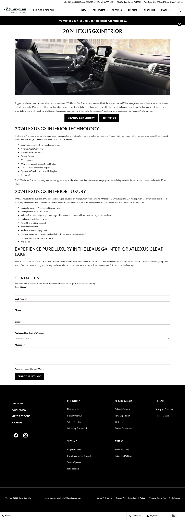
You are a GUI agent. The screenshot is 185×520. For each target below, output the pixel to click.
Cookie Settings (174, 498)
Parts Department (122, 415)
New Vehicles (73, 409)
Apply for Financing (164, 409)
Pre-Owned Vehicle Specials (79, 456)
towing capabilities (105, 180)
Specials (117, 10)
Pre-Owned (99, 10)
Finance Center (162, 415)
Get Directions (21, 416)
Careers (17, 422)
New (83, 10)
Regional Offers (74, 449)
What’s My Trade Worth (77, 428)
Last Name (21, 298)
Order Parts (120, 422)
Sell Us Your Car (74, 422)
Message (20, 344)
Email (18, 321)
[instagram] (25, 435)
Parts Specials (73, 468)
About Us (17, 403)
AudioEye (143, 498)
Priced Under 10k (74, 415)
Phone (18, 310)
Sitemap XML (120, 498)
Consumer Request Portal (157, 498)
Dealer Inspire (77, 498)
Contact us (63, 261)
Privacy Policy (132, 498)
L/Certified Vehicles (123, 456)
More (164, 10)
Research (149, 10)
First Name (21, 287)
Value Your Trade (122, 449)
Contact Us (109, 118)
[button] (179, 10)
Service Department (123, 428)
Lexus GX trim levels (143, 261)
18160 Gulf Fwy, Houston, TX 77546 (128, 2)
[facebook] (16, 435)
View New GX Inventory (81, 118)
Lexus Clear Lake (25, 498)
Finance (132, 10)
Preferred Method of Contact (29, 333)
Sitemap (109, 498)
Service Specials (74, 462)
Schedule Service (122, 409)
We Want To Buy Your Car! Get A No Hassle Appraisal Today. (92, 20)
